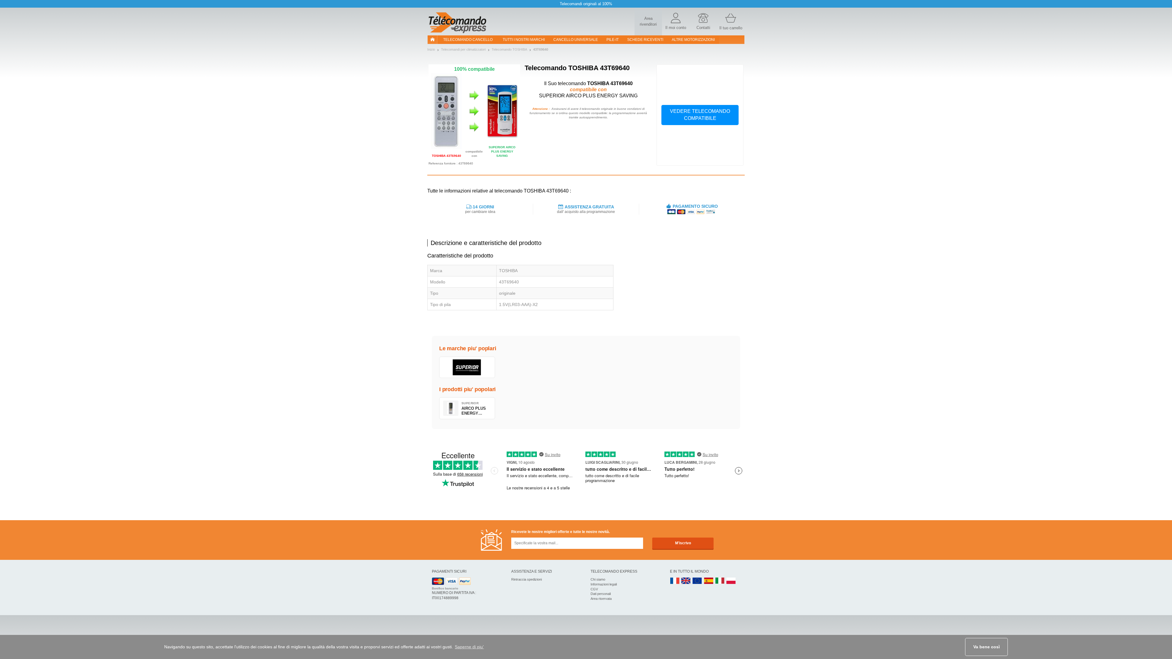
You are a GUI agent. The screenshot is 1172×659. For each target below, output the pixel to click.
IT (720, 581)
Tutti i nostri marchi (524, 40)
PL (731, 581)
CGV (594, 589)
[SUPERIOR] (467, 367)
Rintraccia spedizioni (526, 579)
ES (709, 581)
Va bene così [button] (986, 646)
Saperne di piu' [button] (469, 646)
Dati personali (601, 594)
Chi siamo (598, 579)
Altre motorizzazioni (693, 40)
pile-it (612, 40)
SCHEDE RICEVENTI (645, 40)
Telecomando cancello (468, 40)
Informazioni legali (604, 584)
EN (697, 581)
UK (686, 581)
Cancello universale (575, 40)
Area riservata (601, 598)
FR (675, 581)
